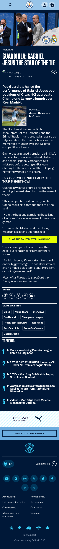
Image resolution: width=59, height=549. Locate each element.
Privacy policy (38, 496)
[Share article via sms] (5, 296)
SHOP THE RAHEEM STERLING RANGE (29, 239)
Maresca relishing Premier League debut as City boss (31, 351)
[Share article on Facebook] (25, 296)
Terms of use (37, 502)
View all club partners (29, 433)
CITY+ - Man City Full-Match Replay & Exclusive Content (32, 376)
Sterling (7, 168)
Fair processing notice (13, 502)
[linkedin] (25, 487)
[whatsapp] (15, 478)
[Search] (10, 5)
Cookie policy (9, 507)
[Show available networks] (54, 72)
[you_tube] (6, 478)
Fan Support (29, 535)
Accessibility (9, 496)
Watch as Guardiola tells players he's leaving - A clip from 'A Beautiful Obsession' (32, 389)
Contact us (36, 507)
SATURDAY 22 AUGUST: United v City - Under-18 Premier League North (33, 363)
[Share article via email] (31, 296)
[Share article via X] (18, 296)
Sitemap (35, 513)
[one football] (34, 487)
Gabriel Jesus (11, 153)
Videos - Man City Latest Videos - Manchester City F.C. (30, 401)
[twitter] (34, 478)
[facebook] (52, 478)
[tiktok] (43, 478)
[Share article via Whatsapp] (12, 296)
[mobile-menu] (4, 5)
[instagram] (24, 478)
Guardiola (8, 187)
